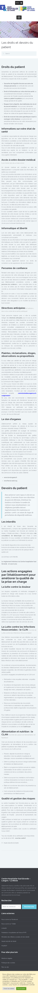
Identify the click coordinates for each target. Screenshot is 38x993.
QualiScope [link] (26, 726)
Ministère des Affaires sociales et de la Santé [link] (15, 937)
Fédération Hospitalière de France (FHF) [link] (13, 932)
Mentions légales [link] (6, 958)
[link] (2, 7)
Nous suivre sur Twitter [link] (8, 924)
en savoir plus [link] (12, 564)
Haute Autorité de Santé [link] (8, 941)
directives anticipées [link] (15, 318)
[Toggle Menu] (19, 17)
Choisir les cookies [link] (9, 988)
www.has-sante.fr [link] (20, 838)
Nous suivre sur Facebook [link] (9, 919)
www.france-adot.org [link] (10, 481)
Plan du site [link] (5, 967)
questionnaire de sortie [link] (8, 367)
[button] (18, 3)
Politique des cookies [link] (8, 963)
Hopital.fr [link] (4, 945)
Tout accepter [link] (21, 988)
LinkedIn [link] (4, 928)
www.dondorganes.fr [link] (10, 477)
